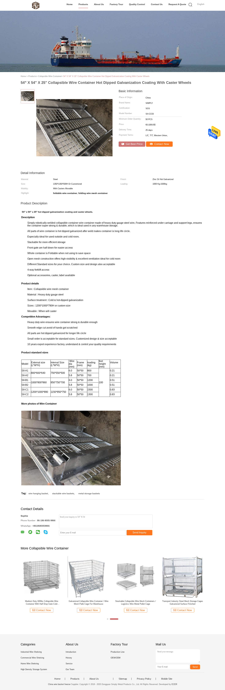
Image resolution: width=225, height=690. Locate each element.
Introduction (71, 652)
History (69, 658)
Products (83, 4)
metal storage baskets (89, 493)
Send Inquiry (139, 532)
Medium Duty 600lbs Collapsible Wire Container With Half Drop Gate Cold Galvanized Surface (41, 602)
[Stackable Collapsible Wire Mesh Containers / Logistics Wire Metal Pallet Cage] (135, 577)
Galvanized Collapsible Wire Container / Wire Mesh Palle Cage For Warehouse (88, 602)
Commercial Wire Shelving (32, 658)
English (200, 4)
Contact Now (161, 144)
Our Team (70, 669)
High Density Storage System (34, 669)
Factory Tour (116, 4)
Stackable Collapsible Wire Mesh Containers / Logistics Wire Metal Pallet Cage (135, 602)
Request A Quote (177, 4)
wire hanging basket (38, 493)
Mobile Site (166, 679)
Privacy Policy (144, 679)
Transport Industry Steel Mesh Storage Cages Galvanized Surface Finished (182, 602)
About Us (99, 4)
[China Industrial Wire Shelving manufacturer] (36, 5)
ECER (174, 684)
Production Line (117, 652)
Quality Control (137, 4)
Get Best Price (133, 144)
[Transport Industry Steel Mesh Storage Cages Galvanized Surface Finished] (182, 577)
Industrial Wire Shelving (31, 652)
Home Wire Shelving (30, 663)
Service (69, 663)
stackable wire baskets (63, 493)
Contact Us (157, 4)
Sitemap (123, 679)
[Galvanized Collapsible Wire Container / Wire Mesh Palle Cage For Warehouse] (88, 577)
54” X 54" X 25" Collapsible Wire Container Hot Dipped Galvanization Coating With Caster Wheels (106, 76)
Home (70, 4)
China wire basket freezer (59, 684)
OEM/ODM (115, 658)
